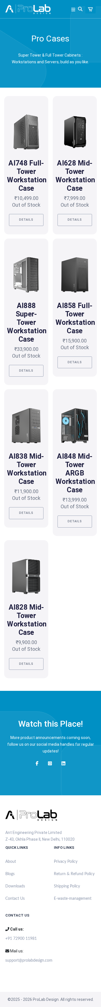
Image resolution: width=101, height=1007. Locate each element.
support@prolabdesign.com (26, 960)
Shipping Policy (67, 886)
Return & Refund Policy (74, 874)
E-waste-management (72, 899)
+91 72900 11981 (21, 939)
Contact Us (15, 899)
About (10, 862)
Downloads (15, 886)
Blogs (10, 874)
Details (26, 220)
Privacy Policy (65, 862)
